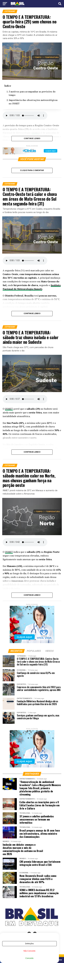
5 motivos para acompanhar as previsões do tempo (32, 93)
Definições (29, 944)
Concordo (29, 958)
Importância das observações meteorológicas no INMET (33, 102)
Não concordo (29, 951)
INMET (9, 408)
